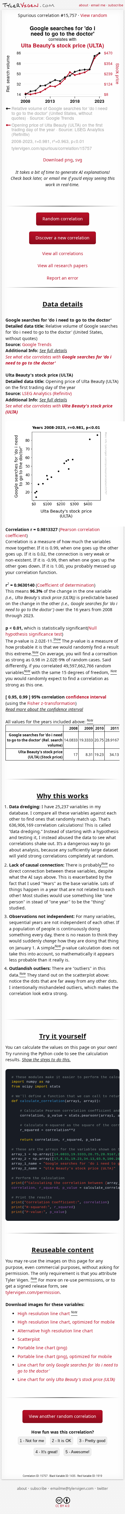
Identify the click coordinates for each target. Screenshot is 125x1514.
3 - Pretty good (92, 1440)
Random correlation (62, 219)
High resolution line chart (44, 1313)
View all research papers (63, 265)
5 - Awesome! (78, 1452)
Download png (58, 160)
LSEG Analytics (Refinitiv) (47, 393)
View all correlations (62, 253)
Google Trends (37, 344)
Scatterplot (29, 1339)
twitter (102, 1488)
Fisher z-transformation (51, 703)
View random (93, 15)
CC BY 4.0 (62, 1506)
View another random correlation (62, 1416)
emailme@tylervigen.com (71, 1488)
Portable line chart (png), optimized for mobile (65, 1356)
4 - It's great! (46, 1452)
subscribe (115, 5)
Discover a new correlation (62, 238)
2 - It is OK (61, 1440)
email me (98, 5)
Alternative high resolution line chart (55, 1331)
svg (78, 160)
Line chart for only (66, 1379)
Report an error (62, 278)
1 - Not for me (32, 1440)
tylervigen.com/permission (32, 1292)
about (83, 5)
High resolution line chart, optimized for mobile (66, 1322)
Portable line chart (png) (42, 1347)
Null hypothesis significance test (51, 631)
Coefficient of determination (65, 585)
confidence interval (86, 697)
